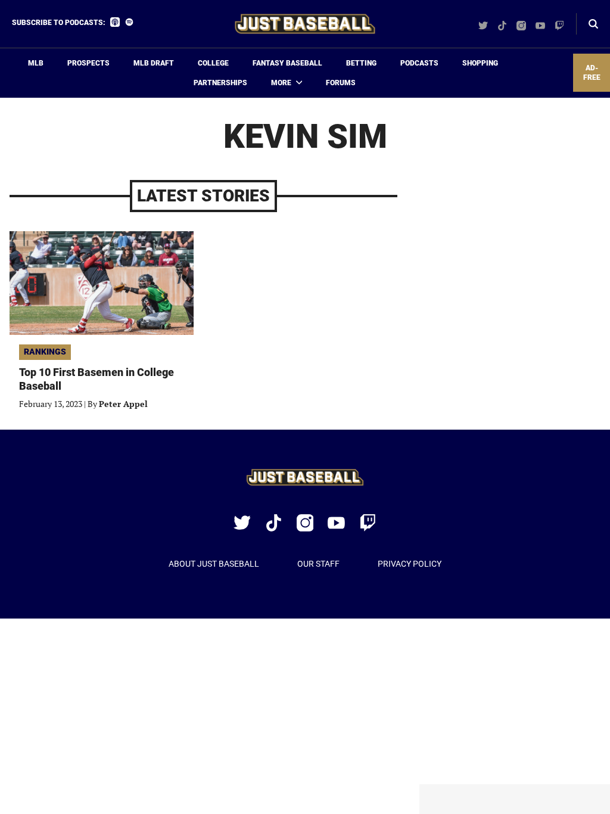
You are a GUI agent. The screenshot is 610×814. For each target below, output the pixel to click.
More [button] (281, 83)
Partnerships (220, 83)
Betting (361, 63)
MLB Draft (153, 63)
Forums (341, 83)
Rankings (45, 351)
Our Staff (318, 563)
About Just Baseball (214, 563)
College (213, 63)
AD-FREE (591, 73)
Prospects (88, 63)
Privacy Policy (409, 563)
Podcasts (419, 63)
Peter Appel (123, 403)
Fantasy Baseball (287, 63)
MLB (35, 63)
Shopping (480, 63)
